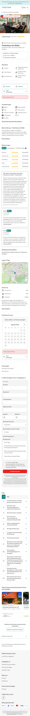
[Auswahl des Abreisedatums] (21, 417)
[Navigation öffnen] (27, 7)
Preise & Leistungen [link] (7, 667)
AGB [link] (24, 476)
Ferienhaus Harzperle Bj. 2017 (11, 607)
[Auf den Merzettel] (27, 16)
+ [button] (26, 278)
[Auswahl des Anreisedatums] (9, 417)
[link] (4, 697)
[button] (24, 16)
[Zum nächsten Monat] (24, 324)
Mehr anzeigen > (6, 308)
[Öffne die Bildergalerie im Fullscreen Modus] (27, 30)
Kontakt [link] (4, 678)
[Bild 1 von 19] (15, 24)
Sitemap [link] (4, 689)
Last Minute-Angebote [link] (8, 656)
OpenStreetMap (20, 283)
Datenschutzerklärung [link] (13, 476)
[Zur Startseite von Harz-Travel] (6, 7)
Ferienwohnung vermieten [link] (8, 664)
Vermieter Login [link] (6, 670)
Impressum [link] (5, 681)
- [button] (26, 280)
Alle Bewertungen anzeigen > (9, 249)
